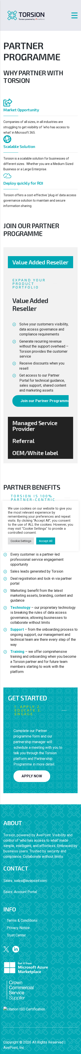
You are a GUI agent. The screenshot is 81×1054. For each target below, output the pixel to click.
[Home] (25, 15)
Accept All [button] (45, 541)
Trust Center (16, 935)
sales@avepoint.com (30, 881)
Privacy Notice (18, 928)
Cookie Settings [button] (21, 541)
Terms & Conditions (22, 920)
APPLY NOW (32, 776)
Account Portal (25, 892)
